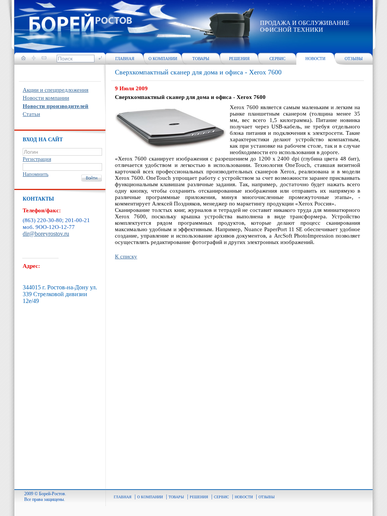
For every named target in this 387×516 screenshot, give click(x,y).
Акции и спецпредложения (55, 90)
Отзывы (354, 58)
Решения (239, 58)
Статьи (31, 114)
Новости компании (46, 98)
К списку (126, 256)
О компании (163, 58)
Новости (315, 58)
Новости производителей (55, 106)
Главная (124, 58)
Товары (200, 58)
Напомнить (35, 174)
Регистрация (37, 159)
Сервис (277, 58)
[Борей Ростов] (81, 24)
